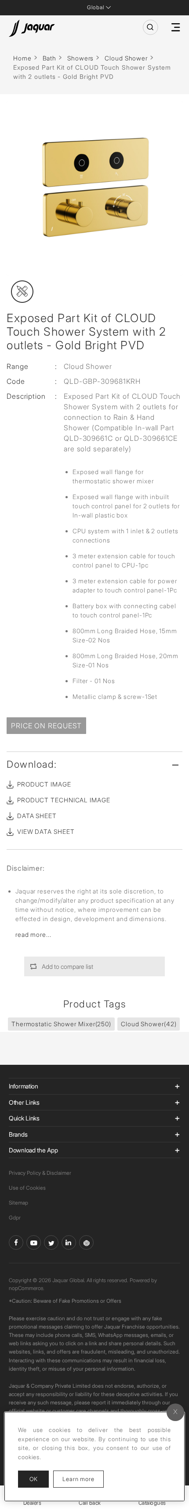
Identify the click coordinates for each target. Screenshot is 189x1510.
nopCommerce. (26, 1288)
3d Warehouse (86, 1242)
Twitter (51, 1242)
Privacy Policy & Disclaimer (40, 1173)
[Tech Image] (22, 291)
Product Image (44, 784)
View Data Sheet (46, 831)
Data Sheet (37, 815)
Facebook (16, 1242)
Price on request (46, 725)
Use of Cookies (27, 1187)
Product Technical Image (63, 800)
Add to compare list (67, 966)
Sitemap (18, 1202)
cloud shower (148, 1024)
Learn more (83, 1478)
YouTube (33, 1242)
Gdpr (15, 1217)
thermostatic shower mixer (61, 1024)
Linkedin (69, 1242)
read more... (33, 934)
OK (33, 1478)
